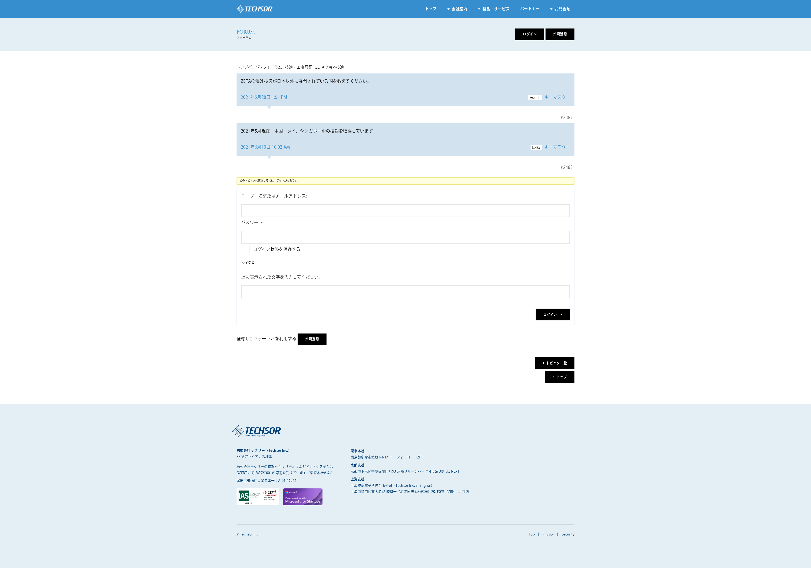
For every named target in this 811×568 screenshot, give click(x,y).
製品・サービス (496, 9)
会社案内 (459, 9)
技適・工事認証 (298, 67)
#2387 (567, 118)
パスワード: (252, 223)
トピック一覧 (556, 363)
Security (568, 534)
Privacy (548, 534)
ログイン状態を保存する (277, 249)
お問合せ (562, 9)
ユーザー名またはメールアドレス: (274, 196)
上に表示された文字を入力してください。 (282, 277)
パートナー (530, 9)
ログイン (550, 314)
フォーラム (272, 67)
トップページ (248, 67)
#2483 (567, 167)
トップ (431, 9)
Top (532, 534)
